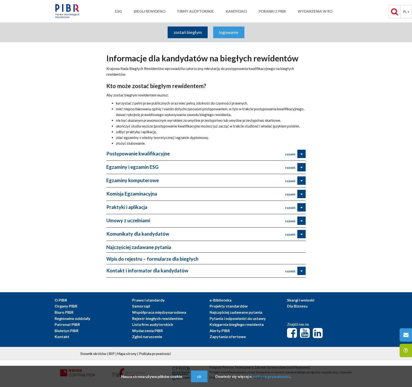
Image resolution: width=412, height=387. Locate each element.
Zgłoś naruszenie (147, 336)
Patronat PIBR (67, 324)
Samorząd (141, 306)
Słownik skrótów (93, 354)
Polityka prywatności (155, 354)
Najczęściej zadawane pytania (138, 247)
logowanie (228, 32)
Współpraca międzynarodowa (159, 312)
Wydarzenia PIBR (147, 330)
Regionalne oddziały (72, 318)
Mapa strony (126, 354)
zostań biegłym (188, 32)
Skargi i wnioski (300, 300)
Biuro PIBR (64, 312)
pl (405, 12)
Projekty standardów (229, 306)
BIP (112, 354)
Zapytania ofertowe (228, 336)
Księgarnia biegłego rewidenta (237, 324)
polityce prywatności (271, 376)
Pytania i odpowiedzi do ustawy (238, 318)
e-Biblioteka (221, 300)
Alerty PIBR (220, 330)
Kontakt (62, 336)
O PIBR (61, 300)
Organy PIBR (66, 306)
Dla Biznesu (297, 306)
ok (199, 376)
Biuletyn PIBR (66, 330)
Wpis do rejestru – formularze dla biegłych (152, 259)
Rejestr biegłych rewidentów (157, 318)
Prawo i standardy (148, 300)
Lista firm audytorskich (152, 324)
